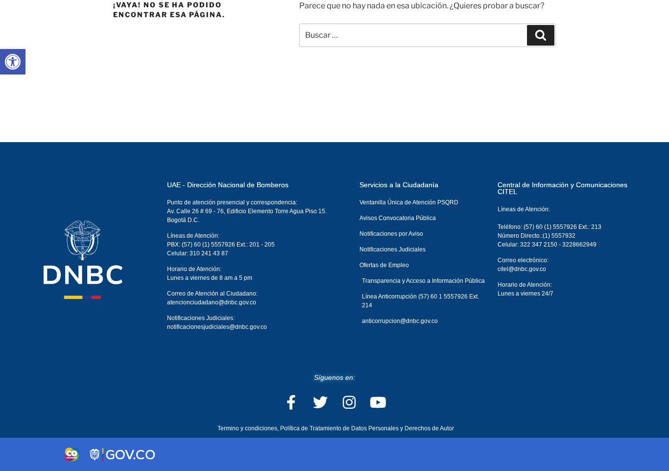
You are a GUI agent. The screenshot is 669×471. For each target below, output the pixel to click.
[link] (12, 61)
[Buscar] (540, 35)
